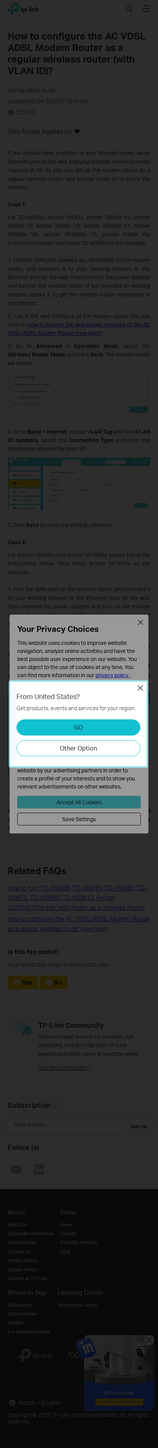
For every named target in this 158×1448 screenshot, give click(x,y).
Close (140, 688)
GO (78, 727)
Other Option (78, 748)
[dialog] (79, 724)
